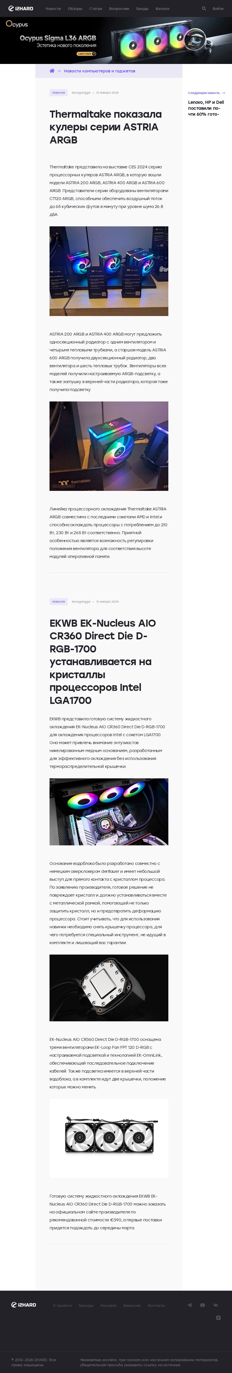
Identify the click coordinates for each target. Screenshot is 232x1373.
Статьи (95, 8)
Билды (142, 8)
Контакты (156, 1305)
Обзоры (75, 8)
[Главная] (52, 70)
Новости (53, 8)
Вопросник (119, 8)
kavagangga (81, 92)
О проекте (62, 1305)
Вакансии (132, 1305)
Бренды (86, 1305)
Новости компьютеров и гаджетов (99, 71)
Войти (218, 8)
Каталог (163, 8)
